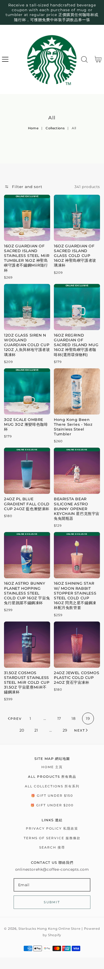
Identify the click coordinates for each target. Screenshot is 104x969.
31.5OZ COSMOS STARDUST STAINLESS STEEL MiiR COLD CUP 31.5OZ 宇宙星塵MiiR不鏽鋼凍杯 (26, 682)
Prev (16, 719)
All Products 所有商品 (52, 777)
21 (36, 730)
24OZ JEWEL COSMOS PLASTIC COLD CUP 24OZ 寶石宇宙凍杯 (76, 677)
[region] (52, 12)
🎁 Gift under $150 (52, 796)
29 (65, 730)
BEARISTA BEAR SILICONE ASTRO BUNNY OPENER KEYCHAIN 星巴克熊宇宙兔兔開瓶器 (76, 509)
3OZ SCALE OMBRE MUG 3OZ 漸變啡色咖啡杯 (26, 424)
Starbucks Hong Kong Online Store (49, 929)
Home (33, 128)
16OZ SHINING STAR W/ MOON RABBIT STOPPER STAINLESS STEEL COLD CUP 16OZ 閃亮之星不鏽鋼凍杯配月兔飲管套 (75, 595)
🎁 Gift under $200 (52, 805)
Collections (55, 128)
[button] (5, 59)
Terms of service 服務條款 (52, 838)
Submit (52, 902)
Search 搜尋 (52, 847)
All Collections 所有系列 (52, 786)
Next (79, 730)
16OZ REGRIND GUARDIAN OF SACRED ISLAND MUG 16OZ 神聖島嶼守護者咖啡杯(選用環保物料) (76, 345)
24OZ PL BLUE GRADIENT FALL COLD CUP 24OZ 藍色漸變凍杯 (27, 504)
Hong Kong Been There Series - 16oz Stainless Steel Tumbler (73, 427)
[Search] (84, 59)
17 (59, 718)
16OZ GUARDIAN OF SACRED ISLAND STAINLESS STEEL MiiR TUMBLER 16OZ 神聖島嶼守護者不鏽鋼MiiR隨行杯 (27, 258)
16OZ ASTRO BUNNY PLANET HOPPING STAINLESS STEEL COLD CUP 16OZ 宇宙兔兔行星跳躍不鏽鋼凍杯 (27, 593)
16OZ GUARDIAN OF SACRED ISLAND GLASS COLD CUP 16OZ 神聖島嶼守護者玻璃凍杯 (75, 256)
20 (21, 730)
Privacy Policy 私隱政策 (52, 828)
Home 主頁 (52, 767)
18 (73, 718)
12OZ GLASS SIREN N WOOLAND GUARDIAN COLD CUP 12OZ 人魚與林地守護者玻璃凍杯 (27, 345)
